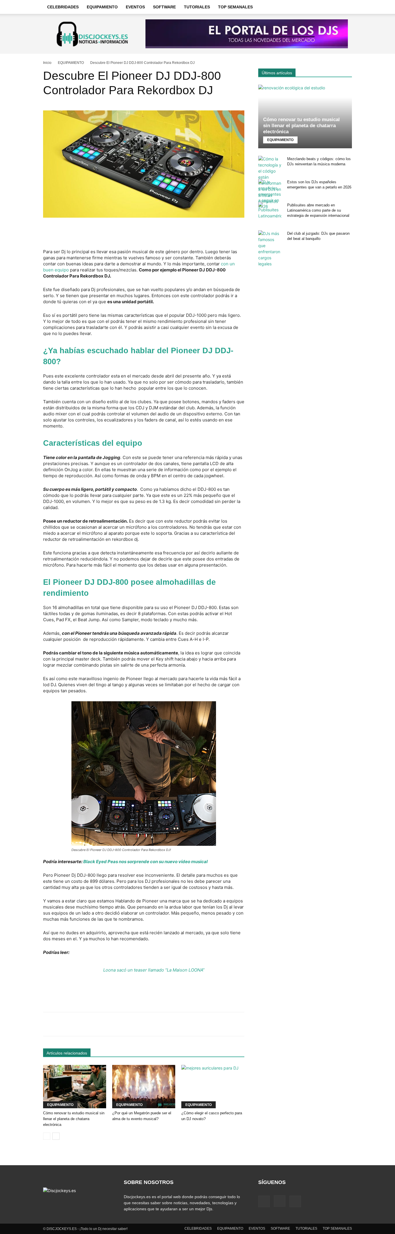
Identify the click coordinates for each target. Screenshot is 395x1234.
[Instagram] (279, 1201)
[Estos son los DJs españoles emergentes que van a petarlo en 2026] (269, 194)
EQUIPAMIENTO (102, 7)
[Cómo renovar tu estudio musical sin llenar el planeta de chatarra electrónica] (74, 1086)
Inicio (47, 63)
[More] (226, 1024)
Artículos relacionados (67, 1053)
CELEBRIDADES (63, 7)
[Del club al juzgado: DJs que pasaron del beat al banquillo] (269, 248)
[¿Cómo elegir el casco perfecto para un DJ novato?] (212, 1086)
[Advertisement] (143, 234)
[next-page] (56, 1136)
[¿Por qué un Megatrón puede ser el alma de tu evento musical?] (143, 1086)
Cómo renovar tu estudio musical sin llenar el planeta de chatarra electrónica (73, 1119)
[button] (345, 7)
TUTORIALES (197, 7)
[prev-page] (46, 1136)
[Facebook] (264, 1201)
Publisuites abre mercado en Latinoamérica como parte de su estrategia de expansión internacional (318, 210)
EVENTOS (135, 7)
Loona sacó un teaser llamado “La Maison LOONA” (153, 970)
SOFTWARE (164, 7)
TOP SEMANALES (235, 7)
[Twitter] (295, 1201)
